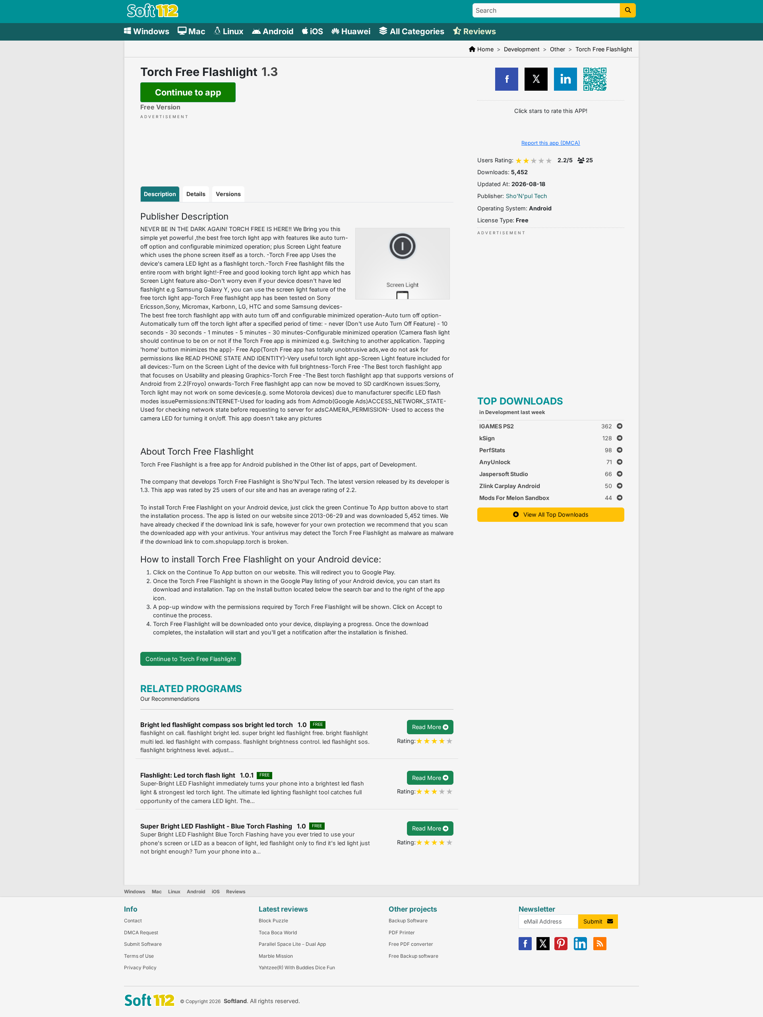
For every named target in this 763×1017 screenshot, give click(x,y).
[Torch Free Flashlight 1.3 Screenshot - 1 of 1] (402, 263)
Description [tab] (160, 194)
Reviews (236, 891)
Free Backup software (413, 956)
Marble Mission (276, 956)
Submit (595, 921)
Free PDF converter (411, 944)
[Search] (628, 10)
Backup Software (408, 921)
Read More (427, 726)
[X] (543, 948)
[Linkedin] (580, 948)
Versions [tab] (228, 194)
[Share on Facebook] (506, 79)
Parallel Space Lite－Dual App (292, 944)
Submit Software (143, 944)
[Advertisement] (296, 144)
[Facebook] (525, 948)
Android (196, 891)
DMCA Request (141, 932)
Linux (174, 891)
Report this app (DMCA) (550, 143)
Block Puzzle (273, 921)
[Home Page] (152, 15)
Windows (134, 891)
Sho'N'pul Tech (526, 196)
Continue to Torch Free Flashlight (190, 658)
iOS (216, 891)
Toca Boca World (278, 932)
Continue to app (188, 92)
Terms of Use (139, 956)
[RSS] (599, 948)
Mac (157, 891)
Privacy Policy (140, 967)
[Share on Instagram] (565, 79)
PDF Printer (402, 932)
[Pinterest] (560, 948)
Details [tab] (195, 194)
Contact (133, 921)
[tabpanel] (296, 424)
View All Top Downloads (554, 514)
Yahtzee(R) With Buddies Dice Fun (297, 967)
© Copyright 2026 (200, 1001)
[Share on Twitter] (536, 79)
